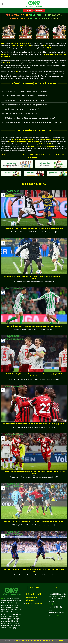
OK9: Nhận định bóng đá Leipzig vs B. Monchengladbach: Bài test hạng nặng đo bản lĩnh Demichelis (34, 375)
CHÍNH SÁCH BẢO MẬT (33, 594)
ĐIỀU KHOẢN (30, 600)
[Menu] (2, 4)
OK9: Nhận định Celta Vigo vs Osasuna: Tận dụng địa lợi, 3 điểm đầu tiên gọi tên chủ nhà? (34, 521)
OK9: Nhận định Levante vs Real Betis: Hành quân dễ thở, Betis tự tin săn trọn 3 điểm (34, 326)
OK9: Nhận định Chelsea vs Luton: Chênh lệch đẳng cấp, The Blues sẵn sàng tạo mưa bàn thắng (34, 570)
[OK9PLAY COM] (34, 4)
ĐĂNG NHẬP (39, 10)
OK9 (2, 598)
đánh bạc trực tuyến (27, 48)
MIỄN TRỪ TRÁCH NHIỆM (34, 603)
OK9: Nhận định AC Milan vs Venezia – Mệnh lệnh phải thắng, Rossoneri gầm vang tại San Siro (34, 424)
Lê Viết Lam (55, 615)
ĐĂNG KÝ (28, 10)
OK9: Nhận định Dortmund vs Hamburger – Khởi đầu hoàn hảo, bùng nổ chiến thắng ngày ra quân (34, 277)
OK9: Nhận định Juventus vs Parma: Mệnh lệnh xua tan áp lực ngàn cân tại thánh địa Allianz (34, 228)
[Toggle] (3, 92)
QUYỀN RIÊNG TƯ (31, 597)
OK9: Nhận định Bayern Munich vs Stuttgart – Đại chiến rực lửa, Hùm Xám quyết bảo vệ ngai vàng (34, 472)
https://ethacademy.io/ (56, 604)
